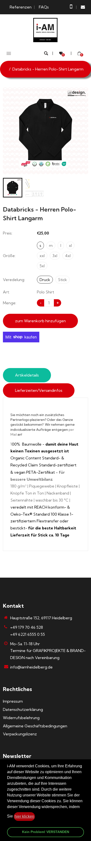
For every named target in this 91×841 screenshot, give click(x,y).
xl (70, 245)
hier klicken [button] (24, 816)
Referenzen (21, 7)
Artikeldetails (27, 375)
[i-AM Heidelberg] (45, 29)
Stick (62, 279)
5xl (42, 265)
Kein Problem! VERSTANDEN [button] (45, 832)
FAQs (44, 7)
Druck (45, 279)
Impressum (13, 701)
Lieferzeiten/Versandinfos (38, 390)
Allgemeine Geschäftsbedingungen (35, 725)
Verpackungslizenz (20, 733)
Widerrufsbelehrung (21, 717)
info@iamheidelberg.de (31, 667)
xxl (42, 255)
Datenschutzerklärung (23, 709)
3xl (54, 255)
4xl (68, 255)
